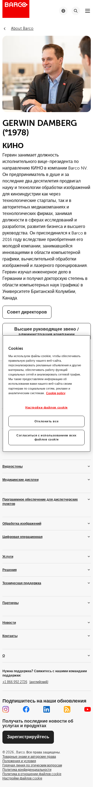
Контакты (10, 636)
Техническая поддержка (21, 583)
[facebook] (26, 709)
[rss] (67, 709)
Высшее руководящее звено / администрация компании (46, 332)
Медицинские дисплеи (20, 480)
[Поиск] (75, 10)
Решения (9, 570)
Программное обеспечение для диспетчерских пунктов (40, 502)
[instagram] (5, 709)
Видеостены (12, 466)
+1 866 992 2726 (25, 682)
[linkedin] (46, 709)
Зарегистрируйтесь (28, 736)
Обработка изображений (21, 523)
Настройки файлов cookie (46, 407)
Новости (9, 623)
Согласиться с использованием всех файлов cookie (46, 437)
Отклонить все (46, 421)
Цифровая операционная (22, 537)
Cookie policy (55, 393)
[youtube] (87, 709)
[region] (46, 393)
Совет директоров (27, 312)
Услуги (7, 557)
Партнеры (10, 603)
